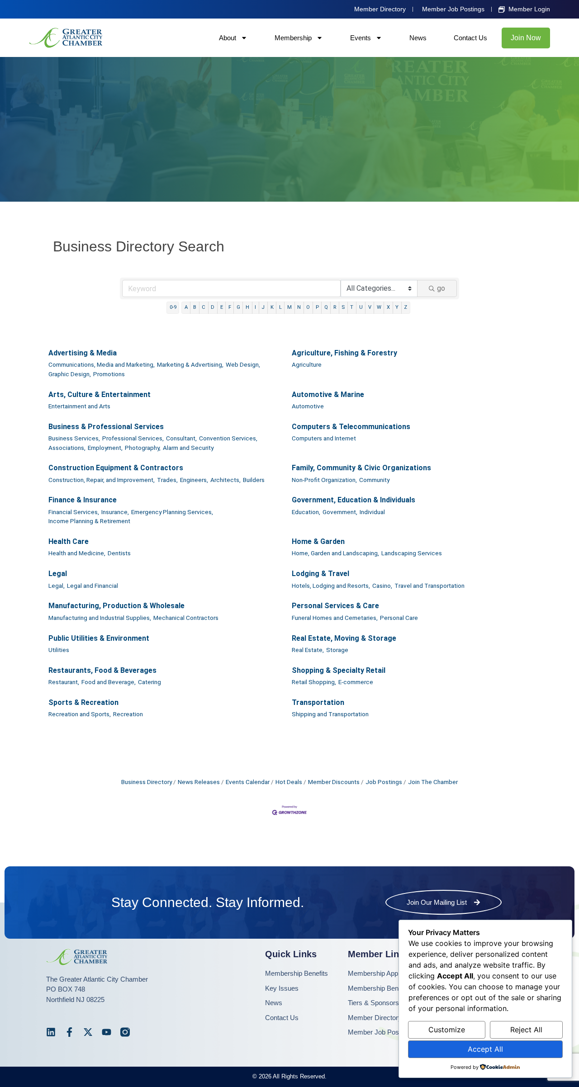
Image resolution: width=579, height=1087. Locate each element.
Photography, (143, 447)
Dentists (119, 553)
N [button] (299, 307)
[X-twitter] (88, 1032)
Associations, (66, 447)
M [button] (289, 307)
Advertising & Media (82, 353)
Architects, (225, 479)
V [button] (369, 307)
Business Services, (74, 438)
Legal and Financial (92, 585)
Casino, (382, 585)
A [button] (186, 307)
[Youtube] (106, 1032)
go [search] (441, 288)
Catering (149, 681)
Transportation (318, 702)
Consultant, (181, 438)
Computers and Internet (324, 438)
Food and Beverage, (108, 681)
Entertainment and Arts (79, 406)
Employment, (105, 447)
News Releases (199, 781)
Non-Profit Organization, (324, 479)
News (418, 38)
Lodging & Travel (320, 573)
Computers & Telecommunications (351, 426)
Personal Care (399, 617)
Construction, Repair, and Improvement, (101, 479)
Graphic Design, (69, 374)
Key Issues (282, 988)
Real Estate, (308, 649)
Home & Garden (318, 541)
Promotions (109, 374)
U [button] (361, 307)
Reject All (526, 1029)
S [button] (343, 307)
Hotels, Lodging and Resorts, (331, 585)
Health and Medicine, (76, 553)
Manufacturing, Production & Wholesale (116, 605)
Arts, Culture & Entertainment (99, 394)
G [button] (238, 307)
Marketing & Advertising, (190, 364)
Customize (446, 1029)
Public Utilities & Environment (98, 638)
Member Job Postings (380, 1032)
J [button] (263, 307)
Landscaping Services (411, 553)
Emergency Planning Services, (172, 511)
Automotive (308, 406)
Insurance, (115, 511)
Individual (372, 511)
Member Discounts (334, 781)
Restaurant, (63, 681)
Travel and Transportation (429, 585)
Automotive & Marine (328, 394)
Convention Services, (228, 438)
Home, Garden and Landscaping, (335, 553)
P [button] (317, 307)
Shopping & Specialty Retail (338, 670)
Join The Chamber (433, 781)
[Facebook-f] (69, 1032)
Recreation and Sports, (79, 714)
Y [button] (397, 307)
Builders (254, 479)
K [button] (272, 307)
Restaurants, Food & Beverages (102, 670)
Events (360, 38)
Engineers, (194, 479)
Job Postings (383, 781)
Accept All (485, 1049)
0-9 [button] (173, 307)
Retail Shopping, (314, 681)
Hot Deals (288, 781)
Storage (337, 649)
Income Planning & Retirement (89, 521)
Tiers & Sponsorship (378, 1003)
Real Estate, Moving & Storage (344, 638)
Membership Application (383, 973)
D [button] (212, 307)
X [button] (388, 307)
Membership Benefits (296, 973)
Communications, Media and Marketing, (101, 364)
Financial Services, (73, 511)
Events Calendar (248, 781)
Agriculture (307, 364)
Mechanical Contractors (185, 617)
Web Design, (243, 364)
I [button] (255, 307)
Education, (306, 511)
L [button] (280, 307)
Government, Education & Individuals (353, 500)
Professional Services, (133, 438)
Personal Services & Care (335, 605)
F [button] (229, 307)
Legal (57, 573)
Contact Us (470, 38)
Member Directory (375, 1017)
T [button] (351, 307)
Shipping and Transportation (330, 714)
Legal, (56, 585)
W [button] (379, 307)
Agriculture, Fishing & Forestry (344, 353)
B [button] (194, 307)
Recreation (128, 714)
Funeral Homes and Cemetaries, (335, 617)
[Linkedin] (51, 1032)
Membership (293, 38)
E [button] (221, 307)
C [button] (203, 307)
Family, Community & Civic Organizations (361, 467)
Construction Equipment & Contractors (115, 467)
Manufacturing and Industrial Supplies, (99, 617)
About (227, 38)
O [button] (308, 307)
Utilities (58, 649)
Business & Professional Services (106, 426)
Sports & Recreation (83, 702)
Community (374, 479)
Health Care (68, 541)
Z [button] (405, 307)
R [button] (334, 307)
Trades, (167, 479)
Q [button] (326, 307)
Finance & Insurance (82, 500)
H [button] (247, 307)
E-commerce (355, 681)
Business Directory (146, 781)
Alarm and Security (188, 447)
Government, (340, 511)
